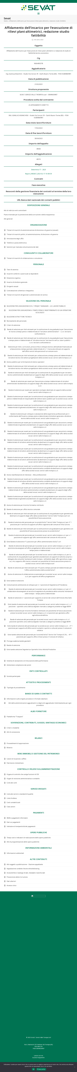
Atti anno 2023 (38, 40)
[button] (38, 13)
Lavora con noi (38, 1055)
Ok (33, 1069)
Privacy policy (41, 1069)
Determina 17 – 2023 (38, 170)
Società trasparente (38, 1057)
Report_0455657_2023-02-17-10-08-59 (38, 174)
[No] (75, 1067)
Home (6, 21)
